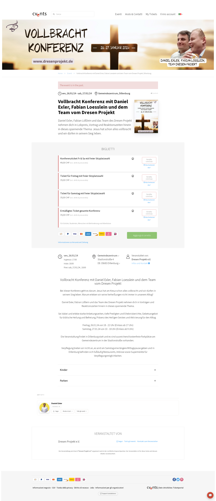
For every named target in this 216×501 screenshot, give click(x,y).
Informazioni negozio (42, 487)
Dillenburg (113, 263)
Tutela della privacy (65, 487)
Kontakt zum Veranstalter (147, 441)
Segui (57, 411)
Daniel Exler (56, 403)
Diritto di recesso (81, 487)
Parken (64, 380)
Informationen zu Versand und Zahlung (73, 242)
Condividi (155, 93)
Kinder (63, 370)
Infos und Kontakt (140, 263)
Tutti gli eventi (81, 411)
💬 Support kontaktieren (108, 493)
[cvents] (40, 14)
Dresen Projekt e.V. (69, 441)
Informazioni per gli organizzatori (109, 487)
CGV (53, 487)
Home (60, 73)
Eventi (69, 73)
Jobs (92, 487)
